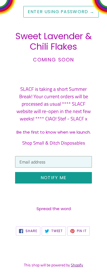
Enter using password (61, 12)
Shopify (77, 265)
